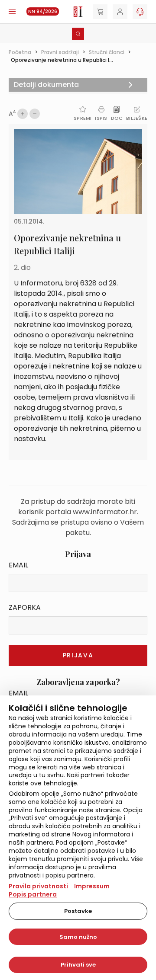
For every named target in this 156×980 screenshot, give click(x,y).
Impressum (92, 886)
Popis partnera (33, 894)
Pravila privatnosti (38, 886)
